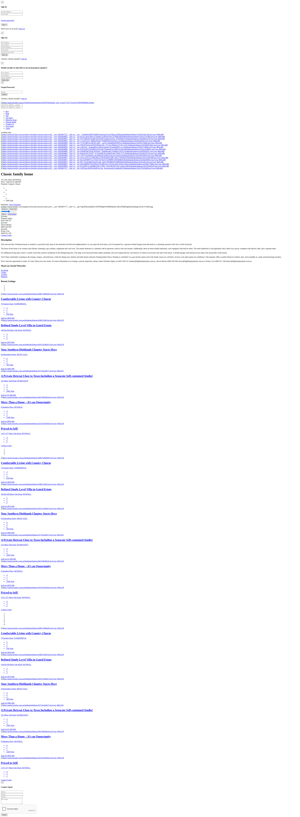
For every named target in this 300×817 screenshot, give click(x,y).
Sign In (4, 25)
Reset (4, 214)
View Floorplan (15, 205)
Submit (4, 94)
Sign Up (22, 29)
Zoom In (5, 209)
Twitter (3, 272)
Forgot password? (7, 20)
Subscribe (5, 80)
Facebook (4, 270)
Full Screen (12, 214)
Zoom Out (13, 209)
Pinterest (4, 277)
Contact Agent (6, 235)
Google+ (4, 275)
